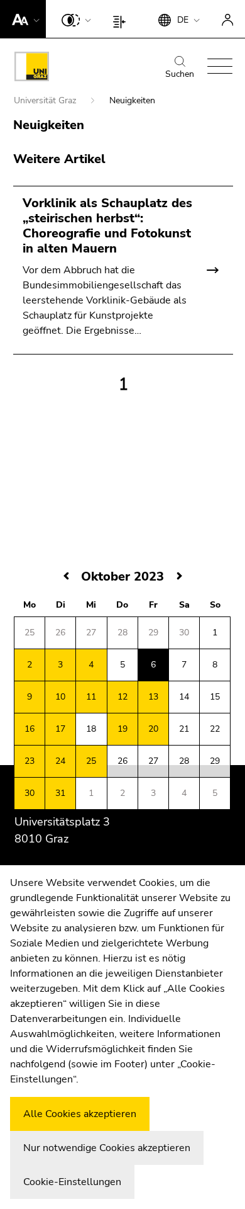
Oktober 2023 (122, 576)
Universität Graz (46, 100)
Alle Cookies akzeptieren (79, 1114)
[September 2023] (66, 576)
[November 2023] (180, 576)
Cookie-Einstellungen (72, 1182)
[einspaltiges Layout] (122, 19)
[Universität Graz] (31, 69)
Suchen (179, 74)
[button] (23, 19)
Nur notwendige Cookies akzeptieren (106, 1148)
